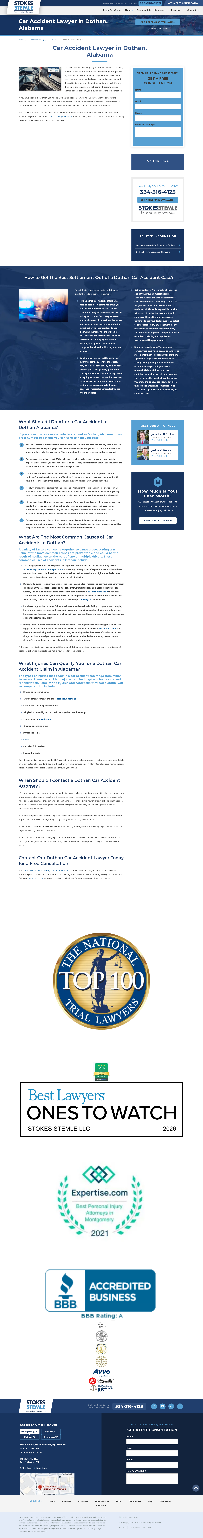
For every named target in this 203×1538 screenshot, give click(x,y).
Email (138, 101)
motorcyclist (86, 599)
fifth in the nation (107, 628)
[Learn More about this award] (101, 981)
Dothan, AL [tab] (29, 1437)
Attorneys (83, 1501)
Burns (26, 739)
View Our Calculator (158, 520)
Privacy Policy (134, 1527)
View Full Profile (160, 440)
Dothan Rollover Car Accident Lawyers (153, 252)
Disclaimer (147, 1527)
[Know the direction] (47, 1475)
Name (138, 89)
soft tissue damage (66, 698)
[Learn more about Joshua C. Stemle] (143, 453)
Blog (150, 1501)
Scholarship (165, 1501)
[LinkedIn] (180, 1406)
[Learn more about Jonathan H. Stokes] (143, 437)
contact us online (35, 878)
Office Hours (26, 1468)
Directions (41, 1468)
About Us (66, 1501)
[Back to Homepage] (36, 1401)
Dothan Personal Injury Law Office (42, 40)
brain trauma (45, 719)
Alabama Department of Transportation (43, 569)
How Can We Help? (145, 124)
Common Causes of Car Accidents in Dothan (155, 245)
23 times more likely (98, 591)
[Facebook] (154, 1406)
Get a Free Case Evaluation (157, 22)
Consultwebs (133, 1517)
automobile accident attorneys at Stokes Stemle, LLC (47, 870)
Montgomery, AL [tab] (29, 1432)
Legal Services (102, 1501)
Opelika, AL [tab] (51, 1432)
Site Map (122, 1527)
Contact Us (193, 10)
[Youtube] (163, 1406)
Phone (138, 113)
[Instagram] (171, 1406)
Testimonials (144, 10)
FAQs (118, 1501)
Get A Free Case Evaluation (157, 200)
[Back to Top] (195, 1488)
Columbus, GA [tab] (51, 1437)
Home (21, 40)
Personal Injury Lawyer (61, 116)
